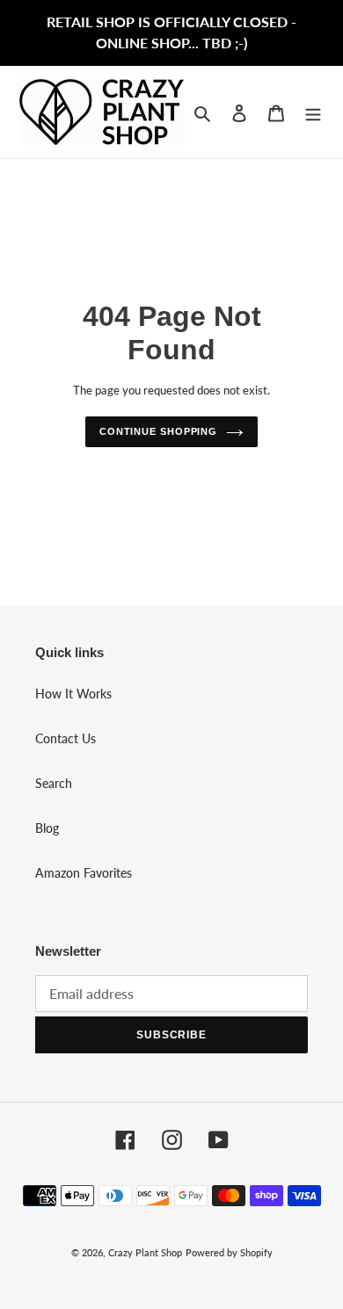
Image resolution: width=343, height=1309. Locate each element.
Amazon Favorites (83, 872)
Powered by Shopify (229, 1252)
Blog (47, 828)
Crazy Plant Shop (145, 1252)
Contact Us (65, 738)
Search (53, 783)
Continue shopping (158, 431)
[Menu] (313, 111)
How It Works (73, 693)
